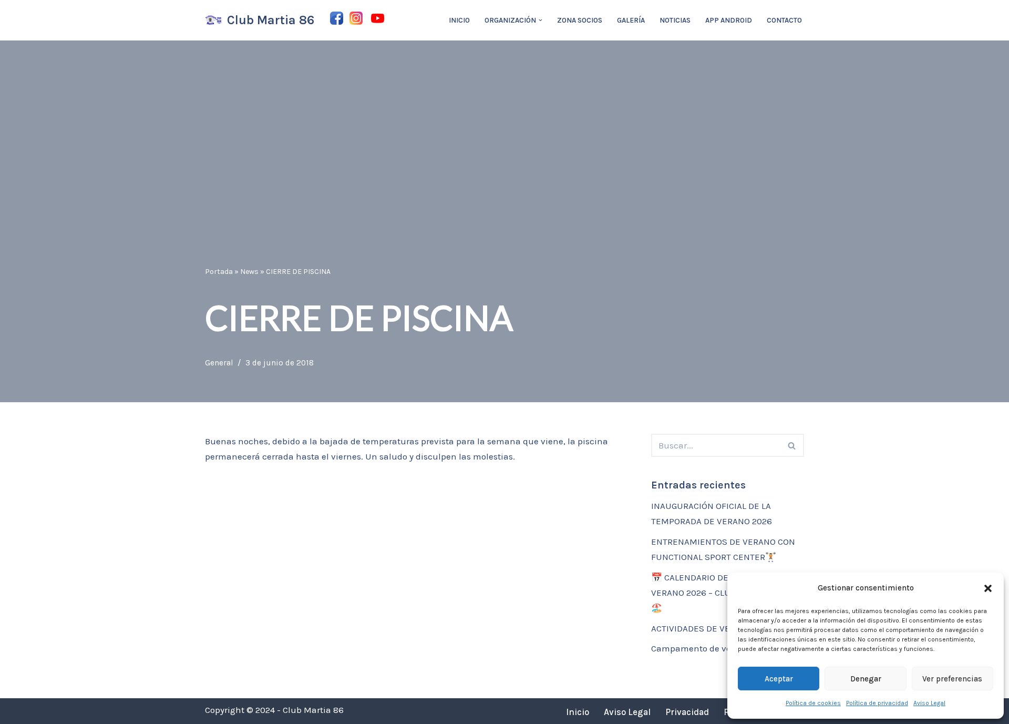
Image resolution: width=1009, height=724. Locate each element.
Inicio (459, 20)
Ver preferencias (952, 679)
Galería (631, 20)
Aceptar (779, 679)
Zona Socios (579, 20)
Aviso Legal (929, 703)
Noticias (675, 20)
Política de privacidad (877, 703)
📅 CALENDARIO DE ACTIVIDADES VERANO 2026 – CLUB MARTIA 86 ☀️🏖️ (723, 592)
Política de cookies (813, 703)
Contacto (784, 20)
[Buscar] (792, 445)
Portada (219, 271)
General (219, 363)
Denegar (865, 679)
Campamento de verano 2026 (711, 648)
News (249, 271)
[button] (988, 588)
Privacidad (687, 712)
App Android (728, 20)
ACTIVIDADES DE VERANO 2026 (713, 628)
